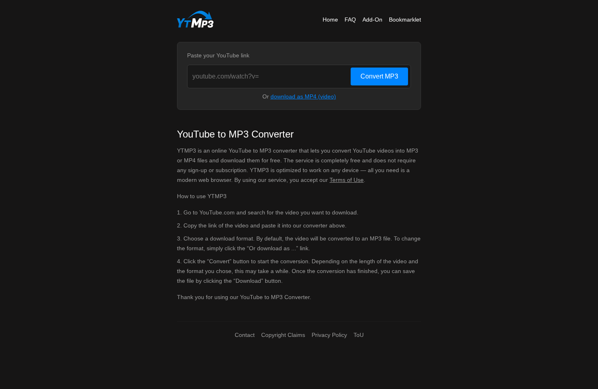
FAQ (350, 19)
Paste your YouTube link (218, 55)
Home (330, 19)
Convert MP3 (379, 76)
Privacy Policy (329, 335)
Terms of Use (347, 180)
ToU (359, 335)
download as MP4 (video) (303, 96)
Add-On (372, 19)
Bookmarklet (405, 19)
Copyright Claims (283, 335)
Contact (245, 335)
